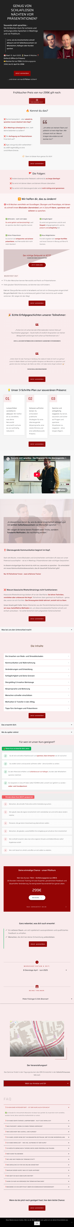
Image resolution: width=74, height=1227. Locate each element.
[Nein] (72, 1222)
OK (37, 1223)
